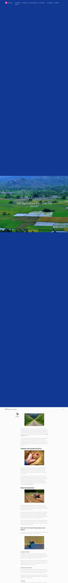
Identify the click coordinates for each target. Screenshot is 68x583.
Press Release (56, 2)
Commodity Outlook (25, 2)
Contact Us (17, 4)
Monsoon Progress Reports (33, 2)
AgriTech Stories (17, 2)
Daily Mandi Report (42, 2)
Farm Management (50, 2)
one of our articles (28, 484)
